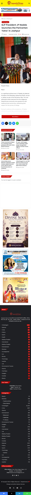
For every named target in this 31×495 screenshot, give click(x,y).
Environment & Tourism (7, 366)
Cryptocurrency (7, 401)
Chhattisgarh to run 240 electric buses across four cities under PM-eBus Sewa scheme (23, 163)
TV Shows (5, 419)
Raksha (5, 34)
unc (3, 354)
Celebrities (5, 417)
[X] (14, 475)
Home (4, 18)
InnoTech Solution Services (18, 484)
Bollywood (6, 415)
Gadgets (4, 373)
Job (3, 363)
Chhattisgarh (9, 18)
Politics (3, 332)
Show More (15, 116)
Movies (3, 356)
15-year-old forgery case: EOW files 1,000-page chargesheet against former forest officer (22, 145)
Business (4, 349)
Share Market (6, 403)
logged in (9, 180)
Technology (5, 358)
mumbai (4, 375)
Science (5, 452)
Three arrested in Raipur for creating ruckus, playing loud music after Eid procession (8, 144)
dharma (4, 368)
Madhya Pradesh (6, 339)
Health (3, 337)
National (4, 327)
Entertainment (5, 346)
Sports (3, 334)
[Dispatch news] (15, 3)
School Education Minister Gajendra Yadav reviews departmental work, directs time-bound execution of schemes (8, 164)
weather (4, 361)
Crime (3, 329)
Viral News (4, 371)
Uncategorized (5, 351)
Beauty (3, 378)
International (5, 342)
